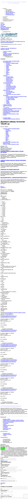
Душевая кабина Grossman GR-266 (8, 361)
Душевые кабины (15, 61)
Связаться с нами (7, 428)
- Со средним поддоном (11, 87)
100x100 (7, 135)
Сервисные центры (7, 20)
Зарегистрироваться (5, 464)
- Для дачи (8, 83)
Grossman (10, 189)
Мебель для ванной (17, 108)
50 (8, 314)
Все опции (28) (4, 308)
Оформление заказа (10, 14)
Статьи (4, 435)
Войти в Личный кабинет (6, 462)
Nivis (7, 140)
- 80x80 (7, 66)
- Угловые (8, 64)
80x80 (7, 131)
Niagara (7, 139)
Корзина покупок (9, 13)
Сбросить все (3, 192)
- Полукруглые (9, 81)
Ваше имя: (3, 467)
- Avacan (7, 74)
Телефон (2, 480)
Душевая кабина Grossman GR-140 (8, 376)
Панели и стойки (15, 113)
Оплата (4, 17)
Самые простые (6, 90)
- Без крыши (8, 93)
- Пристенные (9, 65)
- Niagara (7, 72)
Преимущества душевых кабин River (10, 169)
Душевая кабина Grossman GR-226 (8, 317)
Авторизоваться (4, 475)
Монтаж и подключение (8, 19)
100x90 (12, 191)
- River (7, 71)
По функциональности (8, 82)
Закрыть (2, 186)
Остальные (5, 95)
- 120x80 (7, 102)
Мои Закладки (6, 441)
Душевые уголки (15, 111)
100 (9, 314)
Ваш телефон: (4, 470)
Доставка (5, 16)
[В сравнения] (13, 329)
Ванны (8, 112)
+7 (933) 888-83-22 (12, 48)
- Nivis (7, 73)
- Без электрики (9, 91)
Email (2, 458)
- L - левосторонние (10, 98)
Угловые (7, 129)
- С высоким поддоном (10, 86)
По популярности (7, 62)
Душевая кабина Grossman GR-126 (8, 390)
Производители (6, 433)
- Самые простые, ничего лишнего (13, 94)
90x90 (7, 133)
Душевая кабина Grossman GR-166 (8, 346)
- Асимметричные (9, 77)
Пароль (2, 459)
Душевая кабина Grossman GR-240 (8, 331)
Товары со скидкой (7, 51)
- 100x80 (7, 70)
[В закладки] (1, 329)
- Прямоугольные (9, 79)
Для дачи (8, 141)
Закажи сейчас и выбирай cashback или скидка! (13, 421)
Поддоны (10, 109)
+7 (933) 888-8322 (7, 448)
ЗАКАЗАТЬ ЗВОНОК (5, 49)
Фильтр (2, 310)
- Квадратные (9, 78)
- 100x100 (8, 69)
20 (6, 314)
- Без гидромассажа (10, 92)
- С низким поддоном (10, 88)
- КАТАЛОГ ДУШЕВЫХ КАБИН (12, 63)
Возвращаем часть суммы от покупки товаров (13, 420)
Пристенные (8, 130)
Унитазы (10, 105)
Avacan (7, 136)
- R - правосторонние (10, 99)
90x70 (7, 132)
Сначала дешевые (17, 312)
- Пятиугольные (9, 80)
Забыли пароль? (4, 461)
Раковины (7, 107)
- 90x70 (7, 68)
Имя (1, 478)
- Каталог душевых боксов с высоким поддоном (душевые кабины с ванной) (16, 97)
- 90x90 (7, 67)
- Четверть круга (9, 76)
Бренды (5, 52)
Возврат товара (6, 419)
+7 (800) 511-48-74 (5, 48)
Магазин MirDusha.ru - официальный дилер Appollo (14, 177)
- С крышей (8, 85)
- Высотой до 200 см (10, 89)
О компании (5, 18)
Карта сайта (6, 429)
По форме (5, 75)
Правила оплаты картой (8, 425)
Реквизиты (5, 426)
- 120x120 (8, 103)
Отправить (3, 482)
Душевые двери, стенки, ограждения (11, 110)
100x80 (7, 134)
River (7, 137)
